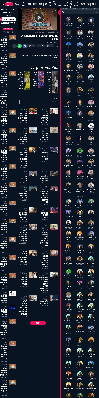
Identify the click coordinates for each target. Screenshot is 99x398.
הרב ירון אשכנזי (45, 297)
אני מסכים (7, 23)
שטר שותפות (76, 4)
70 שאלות (60, 4)
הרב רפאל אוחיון (23, 188)
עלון (45, 4)
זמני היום (50, 4)
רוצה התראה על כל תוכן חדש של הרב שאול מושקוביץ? (8, 12)
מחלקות (35, 4)
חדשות (83, 4)
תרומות (29, 4)
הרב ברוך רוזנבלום (44, 110)
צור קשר (23, 4)
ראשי (56, 32)
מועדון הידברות (9, 4)
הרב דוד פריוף (24, 149)
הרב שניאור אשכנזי (23, 129)
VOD (93, 4)
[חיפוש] (63, 12)
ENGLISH (17, 4)
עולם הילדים (66, 4)
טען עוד (38, 323)
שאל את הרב (54, 4)
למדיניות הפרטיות (5, 23)
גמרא (56, 60)
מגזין (88, 4)
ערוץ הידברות (45, 129)
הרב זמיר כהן (71, 4)
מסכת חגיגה (36, 32)
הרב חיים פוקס (45, 173)
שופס (40, 4)
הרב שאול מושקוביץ (45, 32)
